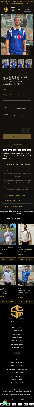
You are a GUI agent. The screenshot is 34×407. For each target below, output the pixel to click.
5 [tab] (21, 58)
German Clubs (16, 334)
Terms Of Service (17, 362)
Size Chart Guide (17, 373)
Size (6, 107)
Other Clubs (17, 348)
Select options (8, 259)
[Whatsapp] (5, 402)
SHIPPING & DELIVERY (13, 206)
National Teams (17, 344)
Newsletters (17, 379)
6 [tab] (24, 58)
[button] (13, 9)
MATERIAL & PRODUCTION (15, 195)
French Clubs (8, 211)
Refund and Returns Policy (17, 369)
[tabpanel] (17, 34)
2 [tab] (13, 58)
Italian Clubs (17, 341)
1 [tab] (10, 58)
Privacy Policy (17, 366)
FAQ (17, 359)
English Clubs (17, 327)
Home (2, 211)
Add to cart (17, 136)
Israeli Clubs (17, 337)
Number (6, 115)
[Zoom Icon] (17, 34)
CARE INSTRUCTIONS (13, 201)
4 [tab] (18, 58)
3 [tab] (16, 58)
